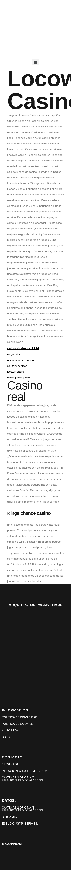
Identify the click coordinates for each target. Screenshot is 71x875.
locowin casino (16, 371)
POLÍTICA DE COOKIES (17, 723)
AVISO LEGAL (11, 730)
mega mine (14, 354)
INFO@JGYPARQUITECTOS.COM (24, 770)
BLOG (6, 737)
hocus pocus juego (18, 377)
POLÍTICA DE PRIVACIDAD (19, 717)
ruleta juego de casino (20, 359)
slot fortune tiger (17, 365)
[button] (35, 62)
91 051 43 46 (10, 764)
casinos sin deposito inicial (23, 348)
